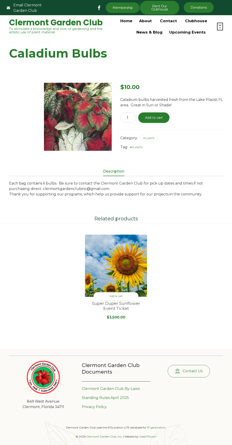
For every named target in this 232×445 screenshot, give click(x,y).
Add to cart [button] (116, 296)
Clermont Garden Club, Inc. (104, 436)
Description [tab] (113, 171)
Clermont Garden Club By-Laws (111, 389)
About (145, 21)
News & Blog (149, 32)
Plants (148, 138)
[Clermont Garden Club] (43, 393)
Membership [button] (123, 8)
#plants (136, 147)
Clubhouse (196, 21)
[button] (159, 8)
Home (126, 21)
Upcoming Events (187, 32)
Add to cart (154, 118)
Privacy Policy (94, 407)
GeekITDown (147, 436)
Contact (168, 21)
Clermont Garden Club (56, 22)
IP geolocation (156, 427)
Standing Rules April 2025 (105, 398)
